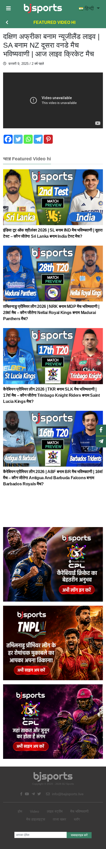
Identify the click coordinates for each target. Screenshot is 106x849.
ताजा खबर (59, 819)
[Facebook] (8, 139)
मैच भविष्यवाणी (79, 811)
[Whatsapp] (28, 139)
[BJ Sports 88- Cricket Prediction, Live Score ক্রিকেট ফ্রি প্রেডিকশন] (42, 8)
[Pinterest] (48, 139)
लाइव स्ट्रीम (55, 811)
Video (34, 811)
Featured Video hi (54, 22)
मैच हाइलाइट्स (35, 819)
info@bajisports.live (67, 794)
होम (20, 811)
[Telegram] (38, 139)
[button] (8, 8)
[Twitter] (18, 139)
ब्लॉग (77, 819)
